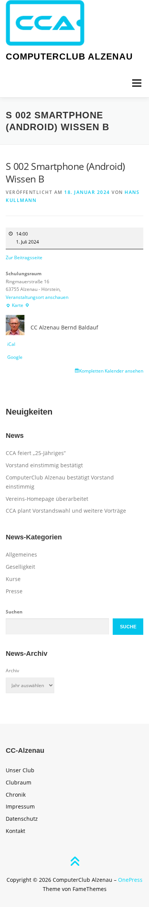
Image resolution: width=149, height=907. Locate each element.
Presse (14, 591)
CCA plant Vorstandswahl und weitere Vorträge (66, 510)
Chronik (16, 794)
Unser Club (20, 770)
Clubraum (18, 782)
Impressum (20, 806)
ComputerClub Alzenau (69, 56)
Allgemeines (21, 554)
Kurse (13, 579)
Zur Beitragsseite (24, 257)
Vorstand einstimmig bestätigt (44, 465)
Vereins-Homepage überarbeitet (47, 498)
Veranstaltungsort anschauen (37, 297)
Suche (128, 626)
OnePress (130, 879)
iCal (11, 344)
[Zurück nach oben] (74, 862)
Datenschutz (22, 818)
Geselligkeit (20, 566)
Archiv (12, 670)
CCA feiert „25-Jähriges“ (36, 453)
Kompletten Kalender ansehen (111, 371)
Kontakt (15, 830)
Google (15, 357)
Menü (136, 83)
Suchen (14, 611)
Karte (17, 306)
